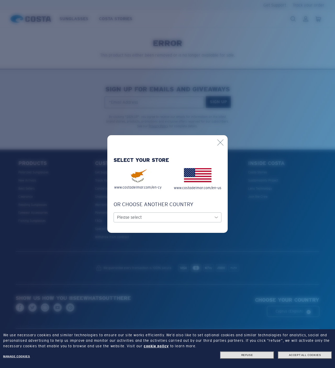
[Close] (220, 142)
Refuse (247, 355)
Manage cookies (16, 356)
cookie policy (156, 346)
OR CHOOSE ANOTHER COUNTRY (153, 204)
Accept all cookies (305, 355)
